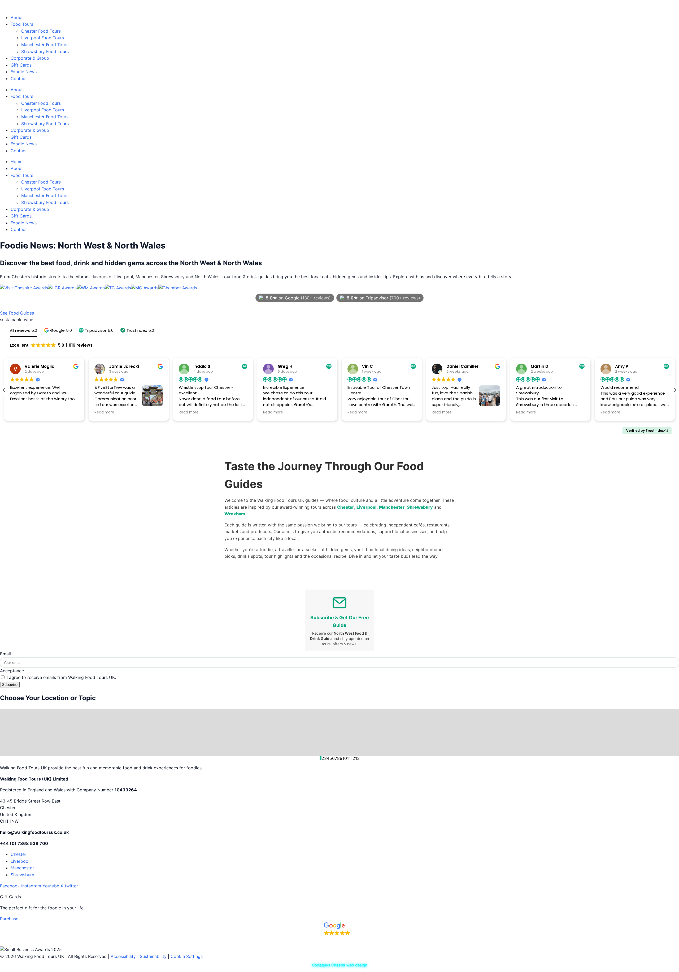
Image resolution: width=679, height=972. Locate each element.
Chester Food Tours (41, 31)
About (17, 17)
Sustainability (153, 956)
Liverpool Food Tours (42, 37)
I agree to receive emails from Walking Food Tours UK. (61, 677)
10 (344, 758)
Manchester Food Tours (44, 44)
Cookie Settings (187, 956)
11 (349, 758)
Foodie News (24, 71)
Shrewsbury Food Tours (45, 51)
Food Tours (22, 24)
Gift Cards (21, 65)
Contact (19, 78)
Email (5, 653)
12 (353, 758)
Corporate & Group (30, 58)
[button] (58, 330)
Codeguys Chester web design (339, 965)
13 (357, 758)
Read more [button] (104, 412)
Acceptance (12, 670)
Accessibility (123, 956)
